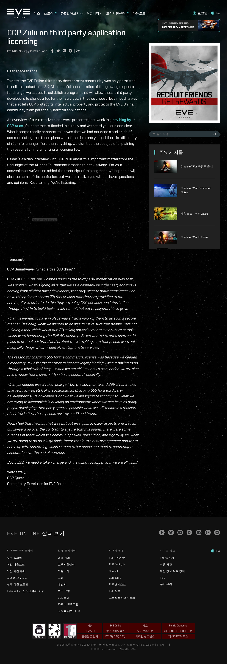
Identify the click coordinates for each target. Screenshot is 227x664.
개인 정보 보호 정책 (172, 571)
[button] (200, 13)
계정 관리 (64, 557)
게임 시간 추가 (16, 571)
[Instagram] (208, 532)
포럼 (61, 577)
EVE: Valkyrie (117, 564)
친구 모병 (64, 590)
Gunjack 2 (115, 577)
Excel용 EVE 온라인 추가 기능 (25, 590)
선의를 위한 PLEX (69, 610)
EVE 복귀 (63, 597)
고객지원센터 (66, 564)
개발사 (62, 584)
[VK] (217, 532)
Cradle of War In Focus (194, 237)
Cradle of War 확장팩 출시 (197, 166)
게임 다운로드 (16, 564)
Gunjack (114, 571)
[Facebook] (162, 532)
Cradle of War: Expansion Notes (196, 190)
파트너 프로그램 (68, 604)
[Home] (18, 17)
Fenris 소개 (167, 557)
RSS (162, 577)
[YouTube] (180, 532)
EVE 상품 (114, 590)
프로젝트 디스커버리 (122, 597)
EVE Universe (117, 557)
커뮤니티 (63, 571)
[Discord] (198, 532)
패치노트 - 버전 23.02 (194, 213)
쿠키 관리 (166, 584)
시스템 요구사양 (17, 577)
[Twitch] (189, 532)
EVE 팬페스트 (117, 584)
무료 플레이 (14, 557)
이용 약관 (166, 564)
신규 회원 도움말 (17, 584)
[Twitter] (171, 532)
